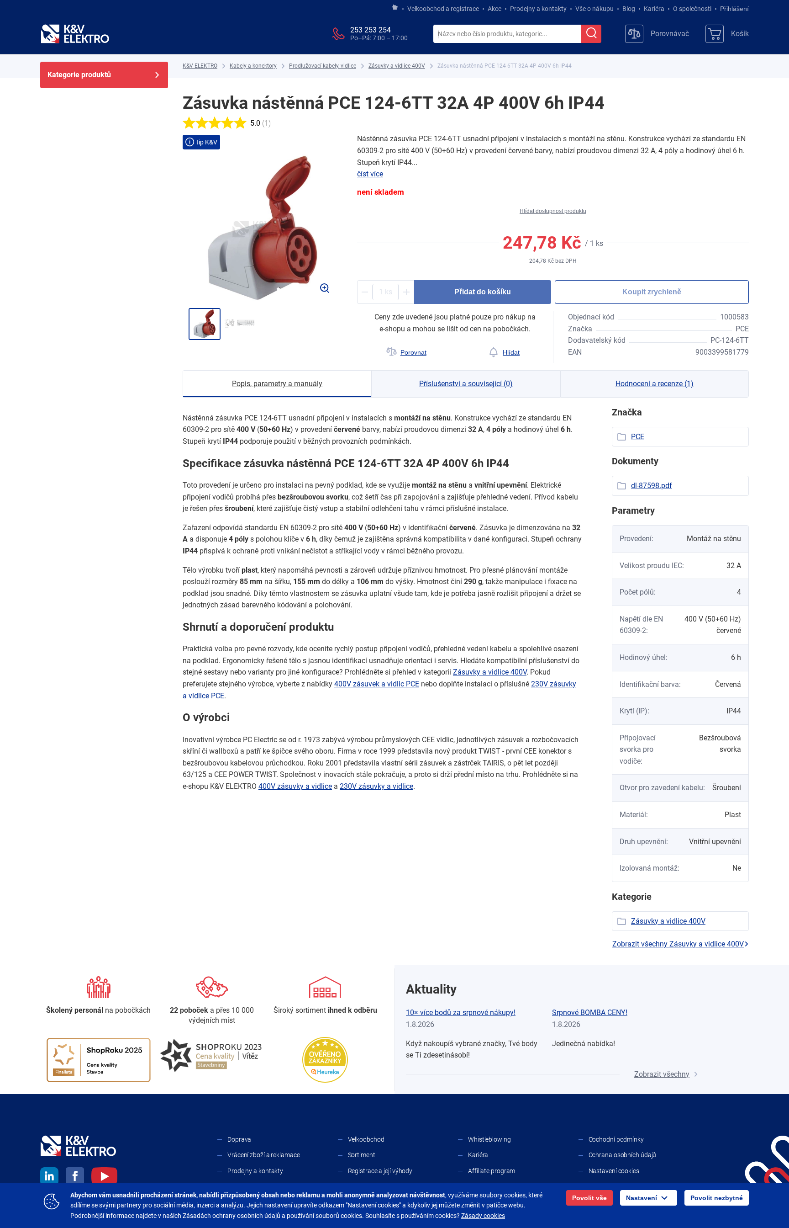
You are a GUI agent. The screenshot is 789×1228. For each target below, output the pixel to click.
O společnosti (692, 8)
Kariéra (654, 8)
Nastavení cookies (614, 1171)
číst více (370, 174)
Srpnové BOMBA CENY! (589, 1012)
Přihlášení (734, 8)
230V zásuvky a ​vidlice (376, 786)
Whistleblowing (489, 1139)
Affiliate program (491, 1171)
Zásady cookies (483, 1215)
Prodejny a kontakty (538, 8)
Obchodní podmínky (616, 1139)
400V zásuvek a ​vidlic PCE (376, 684)
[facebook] (75, 1177)
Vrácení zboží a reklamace (263, 1155)
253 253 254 (370, 30)
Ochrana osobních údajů (623, 1155)
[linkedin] (49, 1177)
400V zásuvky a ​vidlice (295, 786)
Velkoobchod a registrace (443, 8)
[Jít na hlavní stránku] (395, 8)
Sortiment (361, 1155)
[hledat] (591, 34)
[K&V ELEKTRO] (75, 33)
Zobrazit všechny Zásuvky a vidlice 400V (678, 944)
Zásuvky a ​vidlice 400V (489, 672)
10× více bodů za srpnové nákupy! (460, 1012)
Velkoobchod (366, 1139)
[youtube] (104, 1177)
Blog (628, 8)
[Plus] (406, 292)
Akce (494, 8)
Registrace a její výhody (380, 1171)
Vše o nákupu (594, 8)
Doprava (239, 1139)
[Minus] (365, 292)
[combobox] (507, 34)
